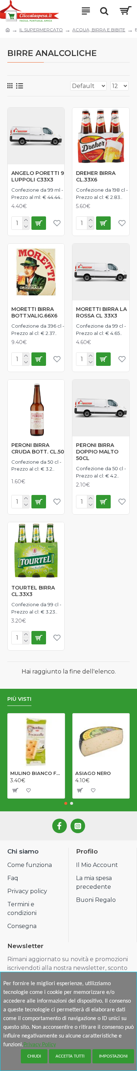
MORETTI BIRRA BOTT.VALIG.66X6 (34, 312)
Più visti (19, 699)
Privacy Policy (39, 1045)
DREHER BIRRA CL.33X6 (95, 176)
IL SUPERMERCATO (41, 29)
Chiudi (34, 1056)
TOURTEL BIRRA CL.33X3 (33, 591)
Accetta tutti (70, 1056)
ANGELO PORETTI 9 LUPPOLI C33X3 (37, 176)
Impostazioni (113, 1056)
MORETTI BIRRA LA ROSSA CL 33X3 (101, 312)
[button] (65, 803)
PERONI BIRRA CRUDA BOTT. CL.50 (37, 448)
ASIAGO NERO (93, 773)
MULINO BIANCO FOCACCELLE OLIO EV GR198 (36, 773)
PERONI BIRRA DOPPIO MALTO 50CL (97, 451)
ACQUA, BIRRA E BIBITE (98, 29)
